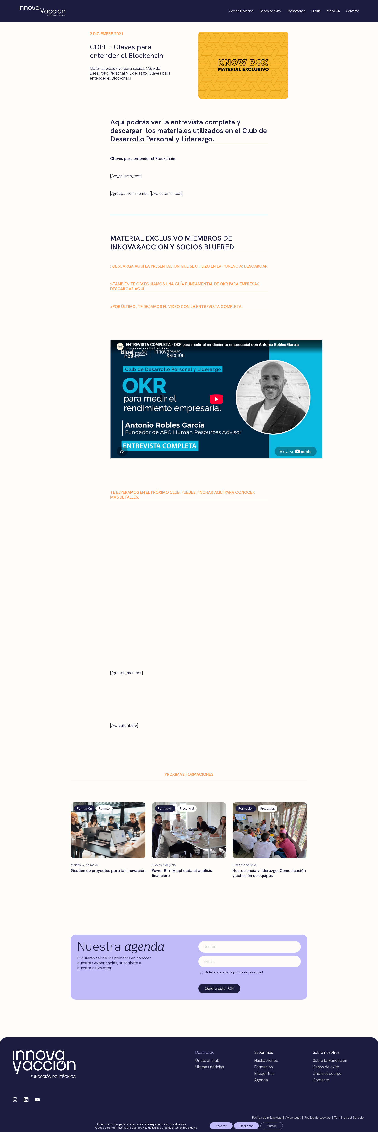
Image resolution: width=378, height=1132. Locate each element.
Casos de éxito (270, 11)
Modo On (333, 11)
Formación (263, 1067)
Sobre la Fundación (330, 1060)
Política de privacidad (267, 1117)
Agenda (261, 1080)
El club (316, 11)
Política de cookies (317, 1117)
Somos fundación (241, 11)
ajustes (192, 1127)
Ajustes (272, 1126)
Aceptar (221, 1126)
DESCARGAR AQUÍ (127, 288)
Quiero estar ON (219, 988)
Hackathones (296, 11)
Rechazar (246, 1126)
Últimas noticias (209, 1067)
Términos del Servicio (349, 1117)
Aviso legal (292, 1117)
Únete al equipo (327, 1073)
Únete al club (207, 1060)
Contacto (352, 11)
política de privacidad (248, 972)
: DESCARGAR (255, 266)
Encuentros (264, 1073)
